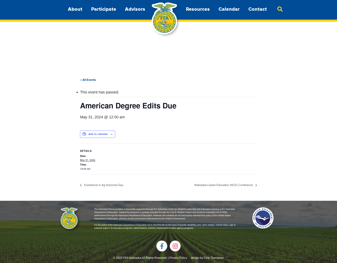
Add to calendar (98, 134)
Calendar (229, 9)
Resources (198, 9)
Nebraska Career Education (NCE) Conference (224, 185)
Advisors (135, 9)
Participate (103, 9)
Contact (257, 9)
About (75, 9)
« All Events (88, 80)
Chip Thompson (214, 257)
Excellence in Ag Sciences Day (103, 185)
